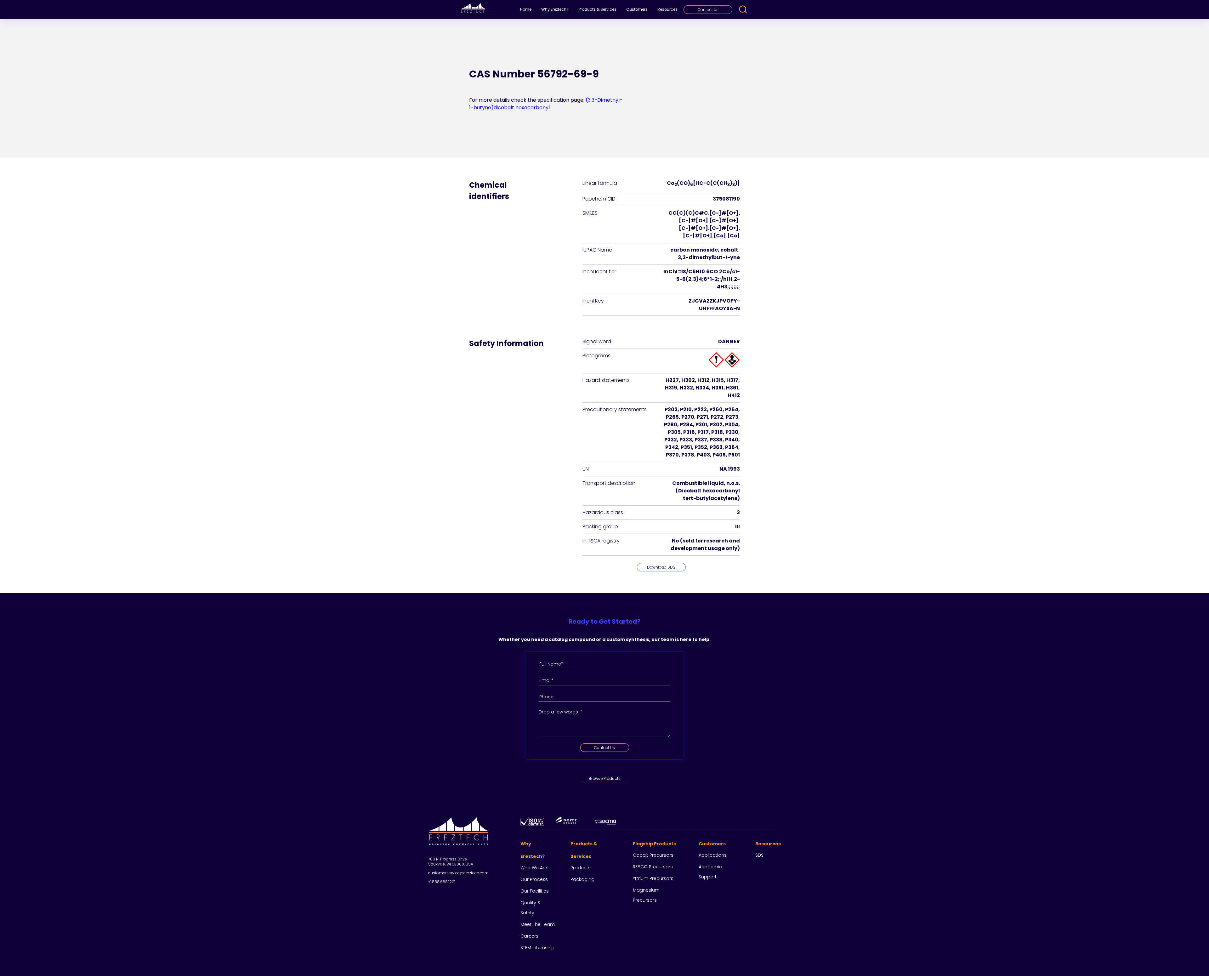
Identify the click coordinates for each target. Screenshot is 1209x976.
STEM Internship (537, 948)
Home (525, 9)
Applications (713, 855)
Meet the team (537, 924)
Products (580, 868)
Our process (534, 879)
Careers (529, 936)
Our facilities (534, 891)
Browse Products (605, 778)
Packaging (582, 879)
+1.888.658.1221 (441, 881)
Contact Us (708, 9)
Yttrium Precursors (653, 878)
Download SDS (661, 567)
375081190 (726, 198)
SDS (759, 855)
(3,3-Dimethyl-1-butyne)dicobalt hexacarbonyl (545, 103)
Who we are (533, 868)
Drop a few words (558, 712)
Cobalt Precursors (653, 855)
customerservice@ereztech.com (458, 873)
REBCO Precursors (653, 867)
